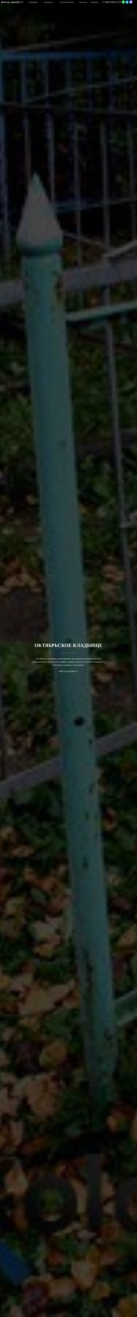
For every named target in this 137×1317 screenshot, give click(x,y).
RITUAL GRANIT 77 (12, 2)
